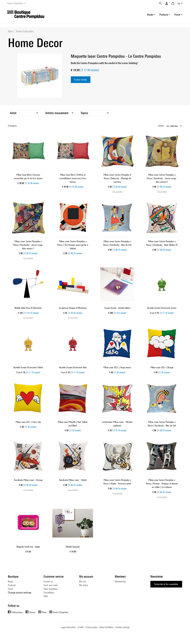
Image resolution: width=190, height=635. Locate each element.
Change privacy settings (19, 592)
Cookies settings (122, 627)
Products (12, 585)
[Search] (160, 3)
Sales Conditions (50, 589)
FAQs (45, 596)
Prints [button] (177, 14)
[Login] (166, 3)
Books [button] (150, 14)
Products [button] (163, 14)
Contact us (48, 581)
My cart (82, 581)
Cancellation (48, 592)
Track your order (50, 585)
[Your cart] (172, 3)
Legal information (68, 627)
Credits (81, 627)
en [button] (179, 3)
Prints (10, 589)
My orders (83, 585)
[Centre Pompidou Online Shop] (25, 14)
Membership (120, 581)
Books (10, 581)
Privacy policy (91, 627)
